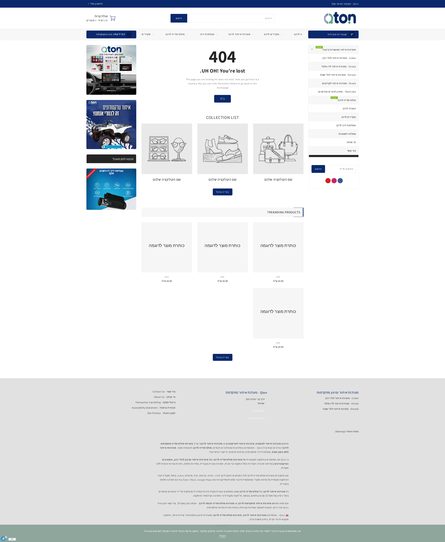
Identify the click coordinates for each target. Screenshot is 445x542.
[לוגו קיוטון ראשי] (340, 18)
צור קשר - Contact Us (164, 391)
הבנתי (222, 535)
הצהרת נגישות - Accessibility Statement (154, 407)
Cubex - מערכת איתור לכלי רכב (342, 398)
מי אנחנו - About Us (165, 396)
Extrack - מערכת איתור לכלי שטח (341, 408)
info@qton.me (110, 34)
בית (222, 98)
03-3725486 (258, 410)
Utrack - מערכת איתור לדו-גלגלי (341, 403)
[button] (95, 4)
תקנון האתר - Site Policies (161, 413)
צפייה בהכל (222, 192)
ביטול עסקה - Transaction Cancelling (155, 402)
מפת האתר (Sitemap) (347, 431)
